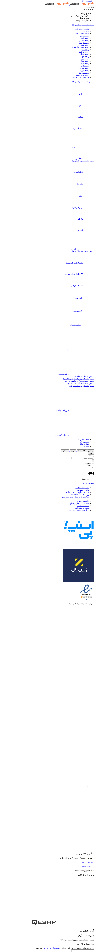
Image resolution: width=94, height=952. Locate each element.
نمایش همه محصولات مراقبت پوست (79, 383)
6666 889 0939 (88, 866)
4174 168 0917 (88, 862)
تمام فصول (84, 31)
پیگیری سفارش (82, 490)
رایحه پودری (84, 68)
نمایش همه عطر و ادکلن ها (83, 25)
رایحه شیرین (84, 40)
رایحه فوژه (84, 70)
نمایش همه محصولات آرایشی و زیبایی (79, 381)
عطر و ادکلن (84, 444)
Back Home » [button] (88, 483)
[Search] (93, 460)
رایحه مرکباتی (83, 52)
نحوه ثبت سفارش (82, 488)
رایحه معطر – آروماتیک (80, 47)
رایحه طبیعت (84, 73)
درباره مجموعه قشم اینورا (78, 510)
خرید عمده (85, 446)
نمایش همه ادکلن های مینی (83, 376)
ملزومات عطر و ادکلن (80, 77)
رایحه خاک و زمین (82, 75)
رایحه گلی (85, 38)
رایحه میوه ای (83, 45)
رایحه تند (85, 50)
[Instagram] (75, 914)
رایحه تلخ (85, 56)
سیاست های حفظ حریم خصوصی (75, 497)
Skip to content (88, 1)
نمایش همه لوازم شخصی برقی (81, 386)
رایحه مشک (84, 61)
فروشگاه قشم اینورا (50, 948)
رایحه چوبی (84, 36)
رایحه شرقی (84, 43)
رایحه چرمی (84, 63)
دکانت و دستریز (82, 501)
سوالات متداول (83, 506)
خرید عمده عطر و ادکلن (79, 503)
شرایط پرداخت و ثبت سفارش (77, 492)
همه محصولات (83, 439)
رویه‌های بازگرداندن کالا (79, 494)
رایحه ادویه (84, 59)
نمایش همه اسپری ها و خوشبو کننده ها (78, 379)
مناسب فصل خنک (82, 33)
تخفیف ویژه (84, 442)
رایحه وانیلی (84, 54)
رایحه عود (85, 66)
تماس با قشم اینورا (81, 508)
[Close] (88, 7)
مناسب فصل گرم (82, 29)
